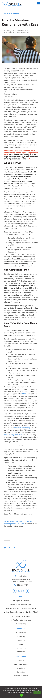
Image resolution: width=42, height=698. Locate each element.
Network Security (16, 33)
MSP (23, 394)
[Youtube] (23, 591)
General (8, 33)
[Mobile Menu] (38, 3)
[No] (37, 692)
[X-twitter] (19, 591)
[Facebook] (15, 591)
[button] (5, 548)
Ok (21, 695)
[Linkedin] (27, 591)
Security (26, 33)
